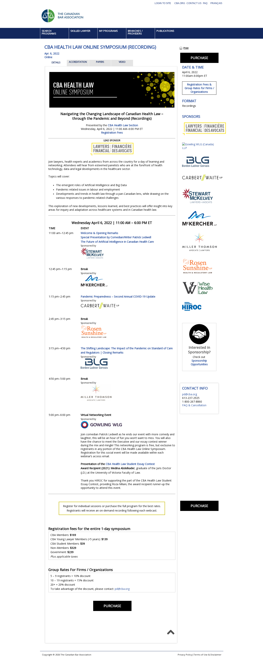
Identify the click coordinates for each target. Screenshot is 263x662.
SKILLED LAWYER (80, 31)
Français (216, 3)
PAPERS (100, 62)
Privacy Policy (185, 654)
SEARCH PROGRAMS (49, 32)
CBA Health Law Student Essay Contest (130, 464)
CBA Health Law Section (123, 125)
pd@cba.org (122, 589)
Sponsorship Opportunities (199, 362)
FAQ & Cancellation (194, 405)
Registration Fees (112, 132)
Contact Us (194, 3)
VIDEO (122, 62)
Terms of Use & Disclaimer (207, 654)
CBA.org (179, 3)
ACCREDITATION (78, 62)
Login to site (163, 3)
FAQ (205, 3)
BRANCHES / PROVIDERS (135, 32)
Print (185, 48)
